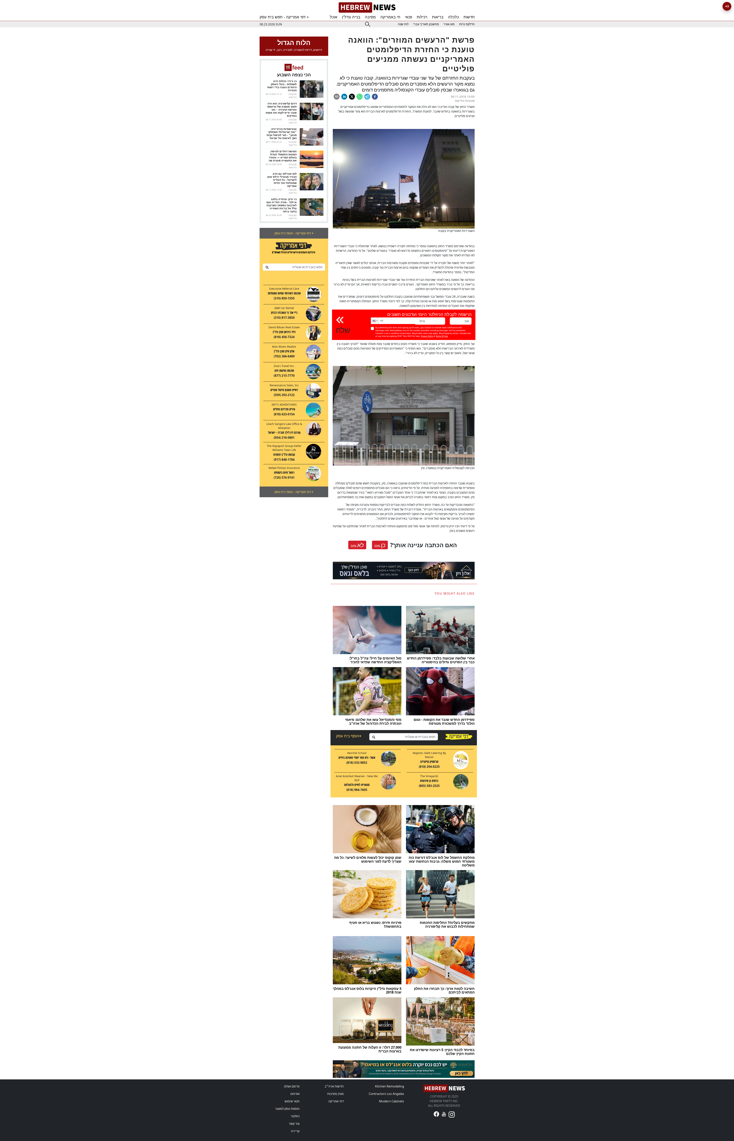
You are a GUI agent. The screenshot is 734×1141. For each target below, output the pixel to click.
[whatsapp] (359, 97)
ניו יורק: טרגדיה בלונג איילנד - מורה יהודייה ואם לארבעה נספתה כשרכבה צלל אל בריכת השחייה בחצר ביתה (281, 205)
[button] (374, 321)
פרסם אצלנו (292, 1086)
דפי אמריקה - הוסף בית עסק (293, 233)
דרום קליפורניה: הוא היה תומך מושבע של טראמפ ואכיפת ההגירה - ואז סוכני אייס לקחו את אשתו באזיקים (281, 109)
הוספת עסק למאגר (287, 1109)
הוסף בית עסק (348, 735)
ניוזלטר (295, 1116)
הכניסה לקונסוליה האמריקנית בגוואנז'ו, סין (448, 468)
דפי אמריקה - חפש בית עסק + (284, 17)
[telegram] (367, 97)
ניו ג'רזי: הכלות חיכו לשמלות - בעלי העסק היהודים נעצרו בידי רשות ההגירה (282, 85)
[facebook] (375, 97)
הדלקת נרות (467, 24)
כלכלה (453, 17)
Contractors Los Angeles (386, 1094)
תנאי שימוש (292, 1101)
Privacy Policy (427, 336)
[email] (337, 97)
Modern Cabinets (391, 1101)
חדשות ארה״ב (334, 1086)
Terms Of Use (442, 336)
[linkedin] (344, 97)
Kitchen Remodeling (389, 1086)
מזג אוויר (449, 24)
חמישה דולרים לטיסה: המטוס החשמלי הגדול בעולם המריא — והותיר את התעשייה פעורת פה (283, 155)
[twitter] (352, 97)
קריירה (295, 1131)
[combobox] (294, 267)
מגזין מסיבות (335, 1094)
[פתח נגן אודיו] (727, 6)
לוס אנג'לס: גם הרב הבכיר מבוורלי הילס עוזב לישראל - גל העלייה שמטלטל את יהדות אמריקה (282, 180)
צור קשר (294, 1123)
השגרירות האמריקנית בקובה (456, 231)
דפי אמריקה (336, 1101)
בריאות (437, 17)
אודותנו (295, 1094)
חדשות (469, 17)
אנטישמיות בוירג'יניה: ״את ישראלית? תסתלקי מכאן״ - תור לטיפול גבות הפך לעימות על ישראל (282, 133)
